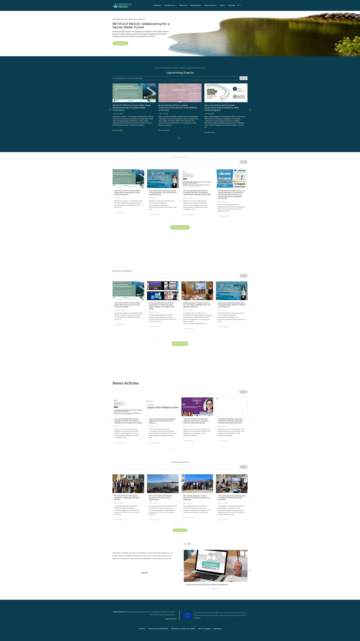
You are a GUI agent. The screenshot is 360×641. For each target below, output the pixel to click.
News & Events (210, 5)
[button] (250, 109)
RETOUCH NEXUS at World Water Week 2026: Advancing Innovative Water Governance (131, 107)
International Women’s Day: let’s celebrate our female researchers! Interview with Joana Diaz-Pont (230, 421)
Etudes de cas (170, 5)
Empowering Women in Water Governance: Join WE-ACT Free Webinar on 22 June (177, 107)
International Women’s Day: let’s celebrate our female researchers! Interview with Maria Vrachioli (196, 421)
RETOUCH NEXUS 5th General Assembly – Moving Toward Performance (160, 498)
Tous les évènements (180, 227)
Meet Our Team (180, 530)
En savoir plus (117, 130)
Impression (217, 629)
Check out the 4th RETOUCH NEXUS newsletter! (207, 585)
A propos (157, 5)
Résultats (183, 5)
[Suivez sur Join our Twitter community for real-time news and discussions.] (185, 543)
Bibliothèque (195, 5)
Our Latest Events (120, 43)
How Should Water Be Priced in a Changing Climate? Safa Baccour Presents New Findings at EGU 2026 (197, 193)
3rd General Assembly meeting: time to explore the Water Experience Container (231, 498)
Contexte (141, 629)
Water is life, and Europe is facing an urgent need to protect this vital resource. (162, 421)
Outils (222, 5)
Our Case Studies (180, 344)
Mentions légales (204, 629)
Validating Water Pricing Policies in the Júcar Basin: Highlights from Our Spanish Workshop (197, 305)
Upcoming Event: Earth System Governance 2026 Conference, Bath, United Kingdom (221, 107)
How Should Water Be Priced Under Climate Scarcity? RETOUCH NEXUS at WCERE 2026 (162, 193)
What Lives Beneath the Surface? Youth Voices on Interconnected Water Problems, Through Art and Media (162, 306)
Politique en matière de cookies (183, 629)
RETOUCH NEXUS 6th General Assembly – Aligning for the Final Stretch (126, 498)
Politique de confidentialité (158, 629)
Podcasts (231, 5)
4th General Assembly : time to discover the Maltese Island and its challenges (196, 498)
